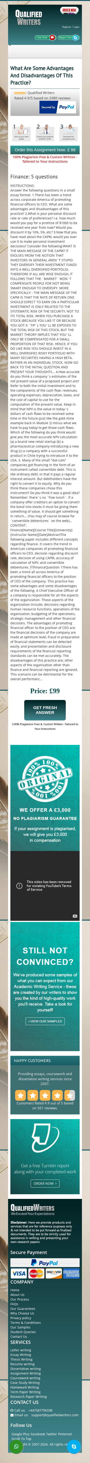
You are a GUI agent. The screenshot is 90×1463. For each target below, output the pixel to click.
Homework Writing (24, 1387)
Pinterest (65, 1434)
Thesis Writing (21, 1359)
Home (14, 1290)
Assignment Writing (25, 1373)
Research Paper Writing (28, 1396)
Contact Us (18, 1336)
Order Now (44, 1183)
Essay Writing (20, 1354)
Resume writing (22, 1364)
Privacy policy (20, 1318)
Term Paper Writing (25, 1392)
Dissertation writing (25, 1368)
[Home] (29, 21)
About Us (17, 1294)
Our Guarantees (22, 1308)
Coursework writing (25, 1378)
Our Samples (20, 1327)
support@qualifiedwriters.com (54, 1415)
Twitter (51, 1434)
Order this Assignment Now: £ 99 (45, 150)
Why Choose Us (22, 1313)
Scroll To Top (21, 1438)
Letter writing (20, 1350)
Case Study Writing (25, 1382)
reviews (51, 1108)
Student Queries (23, 1332)
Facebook (38, 1434)
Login (76, 26)
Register (66, 26)
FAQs (14, 1304)
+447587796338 (40, 1410)
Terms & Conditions (25, 1322)
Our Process (19, 1299)
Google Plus (21, 1434)
